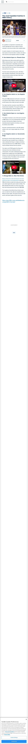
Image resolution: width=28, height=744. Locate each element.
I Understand (14, 741)
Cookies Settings (14, 737)
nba (9, 13)
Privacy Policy (7, 734)
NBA (14, 232)
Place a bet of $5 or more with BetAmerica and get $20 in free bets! (13, 201)
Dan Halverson (8, 39)
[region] (14, 730)
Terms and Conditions (9, 731)
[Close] (26, 719)
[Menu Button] (2, 2)
